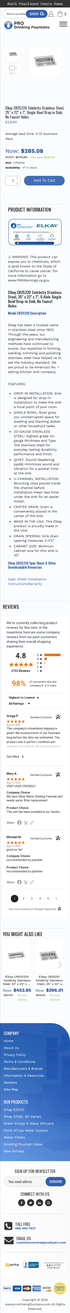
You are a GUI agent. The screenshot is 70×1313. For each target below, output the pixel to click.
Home (8, 1041)
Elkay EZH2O (14, 1110)
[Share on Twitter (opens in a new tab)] (26, 823)
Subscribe (55, 1181)
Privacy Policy (15, 1055)
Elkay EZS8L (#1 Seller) (22, 1116)
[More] (63, 22)
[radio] (50, 655)
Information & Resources (24, 1075)
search (33, 14)
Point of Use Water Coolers (26, 1130)
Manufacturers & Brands (23, 1069)
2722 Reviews (23, 671)
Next (59, 964)
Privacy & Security (29, 3)
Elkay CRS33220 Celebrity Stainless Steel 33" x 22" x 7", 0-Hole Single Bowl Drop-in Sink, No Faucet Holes (17, 980)
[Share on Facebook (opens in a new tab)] (19, 823)
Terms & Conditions (19, 1062)
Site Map (11, 1089)
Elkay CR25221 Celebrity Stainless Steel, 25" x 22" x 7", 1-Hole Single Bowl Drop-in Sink (49, 980)
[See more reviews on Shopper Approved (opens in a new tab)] (32, 823)
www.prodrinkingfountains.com (28, 1304)
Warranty (34, 584)
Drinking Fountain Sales (23, 1144)
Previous (7, 964)
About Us (12, 3)
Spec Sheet (17, 579)
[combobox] (25, 13)
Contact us (46, 3)
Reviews (58, 3)
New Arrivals (14, 1151)
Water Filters (14, 1137)
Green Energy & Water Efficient (29, 1123)
